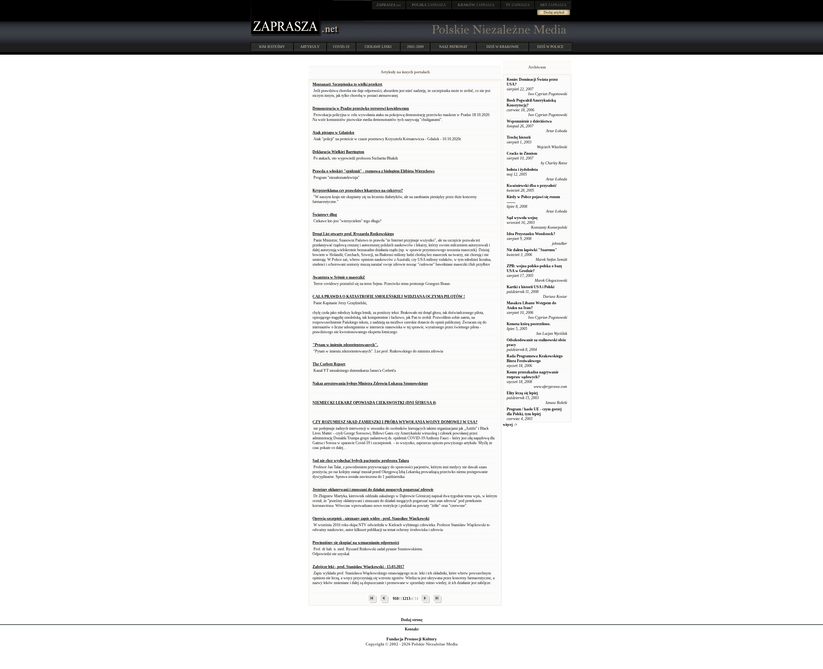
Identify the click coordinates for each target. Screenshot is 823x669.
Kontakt (412, 629)
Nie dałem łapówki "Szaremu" (532, 250)
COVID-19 (341, 47)
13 (408, 598)
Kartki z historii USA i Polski (530, 287)
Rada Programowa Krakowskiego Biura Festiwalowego (535, 358)
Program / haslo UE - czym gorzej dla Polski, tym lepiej (534, 411)
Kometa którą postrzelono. (528, 324)
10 (397, 598)
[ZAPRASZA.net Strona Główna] (286, 35)
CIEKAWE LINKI (378, 47)
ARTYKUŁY (310, 47)
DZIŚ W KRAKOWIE (502, 47)
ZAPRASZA (429, 5)
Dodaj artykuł (554, 12)
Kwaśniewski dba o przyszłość (531, 185)
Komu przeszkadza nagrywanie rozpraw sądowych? (532, 374)
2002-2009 (415, 47)
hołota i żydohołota (522, 169)
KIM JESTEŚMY (272, 47)
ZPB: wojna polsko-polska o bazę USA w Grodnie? (534, 268)
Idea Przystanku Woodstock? (531, 234)
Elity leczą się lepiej (522, 393)
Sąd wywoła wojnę (522, 217)
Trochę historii (518, 137)
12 (404, 598)
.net (388, 5)
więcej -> (510, 424)
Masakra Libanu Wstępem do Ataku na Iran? (531, 305)
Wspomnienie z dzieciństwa (529, 121)
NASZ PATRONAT (453, 47)
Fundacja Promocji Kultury (411, 639)
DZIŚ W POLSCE (550, 47)
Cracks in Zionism (522, 153)
